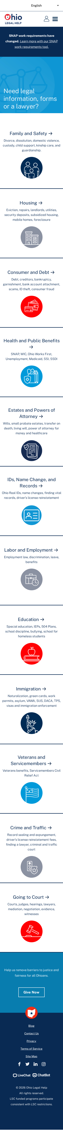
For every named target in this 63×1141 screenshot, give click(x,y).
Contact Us (31, 1033)
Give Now (31, 992)
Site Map (31, 1056)
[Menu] (55, 19)
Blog (31, 1025)
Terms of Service (31, 1048)
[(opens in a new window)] (21, 1076)
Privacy (31, 1041)
